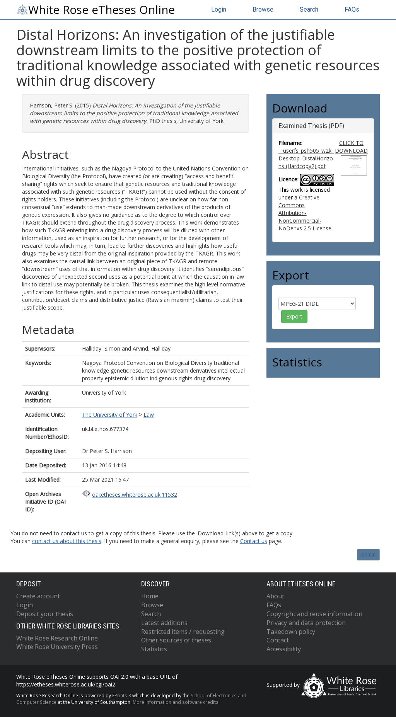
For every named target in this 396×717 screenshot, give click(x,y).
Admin (368, 554)
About (275, 596)
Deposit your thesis (44, 614)
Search (309, 9)
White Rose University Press (57, 646)
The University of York (109, 414)
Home (150, 596)
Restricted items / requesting (183, 631)
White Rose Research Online (57, 638)
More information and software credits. (176, 702)
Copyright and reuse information (314, 614)
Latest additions (164, 622)
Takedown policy (290, 631)
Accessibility (283, 649)
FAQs (352, 9)
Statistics (154, 649)
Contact (277, 640)
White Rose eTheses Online (101, 9)
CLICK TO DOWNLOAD (351, 146)
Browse (263, 9)
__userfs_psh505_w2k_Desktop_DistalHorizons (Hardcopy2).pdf (306, 158)
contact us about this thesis (66, 541)
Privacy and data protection (306, 622)
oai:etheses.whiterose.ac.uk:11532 (134, 494)
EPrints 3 (121, 695)
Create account (38, 596)
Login (218, 9)
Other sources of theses (176, 640)
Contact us (253, 541)
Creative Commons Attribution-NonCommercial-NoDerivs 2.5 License (304, 213)
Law (148, 414)
